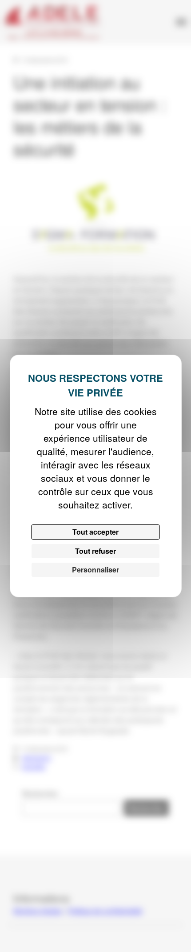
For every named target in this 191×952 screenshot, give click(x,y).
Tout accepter (95, 532)
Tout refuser (95, 551)
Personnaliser (95, 569)
